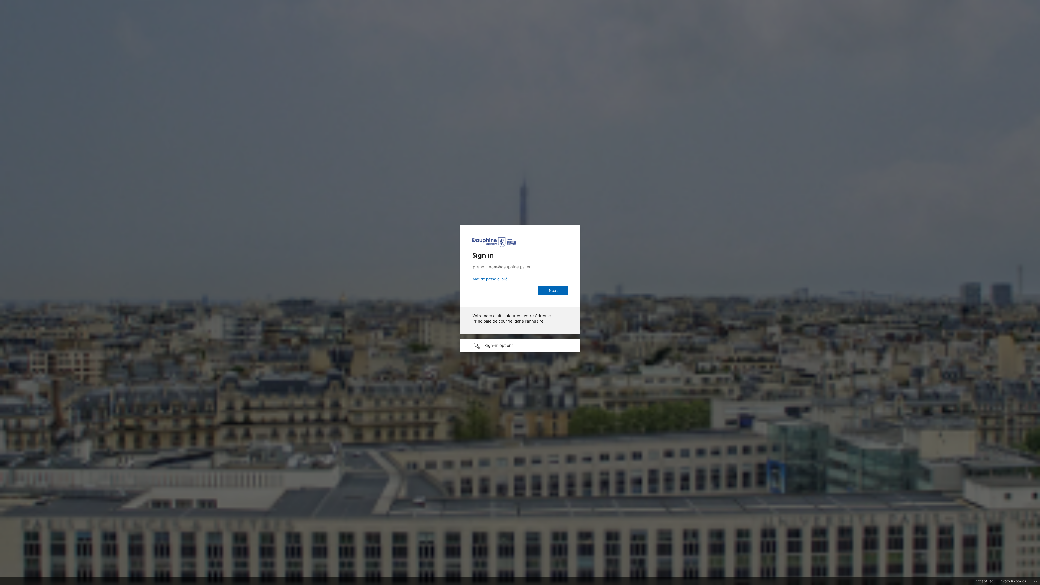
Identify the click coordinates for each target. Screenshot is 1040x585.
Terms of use (983, 581)
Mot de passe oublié (490, 279)
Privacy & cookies (1012, 581)
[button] (520, 345)
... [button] (1034, 580)
